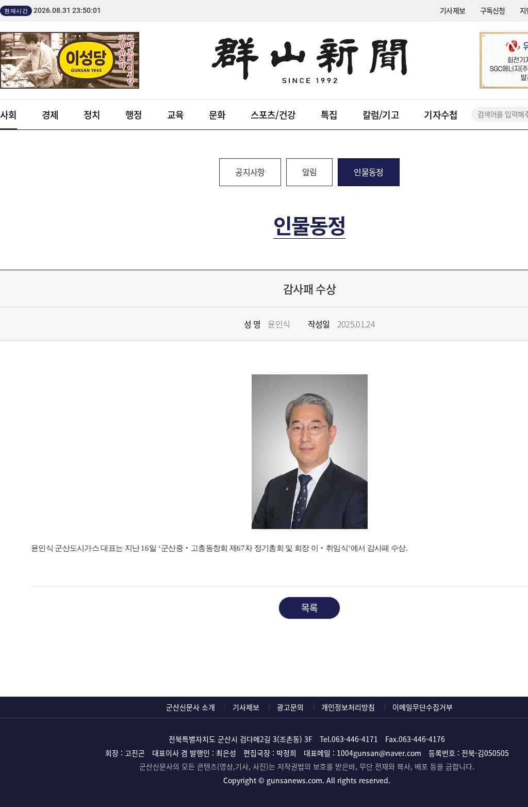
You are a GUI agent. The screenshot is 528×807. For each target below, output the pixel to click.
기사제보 (452, 10)
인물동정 (368, 172)
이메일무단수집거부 (422, 707)
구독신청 (492, 10)
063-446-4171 (355, 739)
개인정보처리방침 (348, 707)
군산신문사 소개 (190, 707)
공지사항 (250, 172)
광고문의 (290, 707)
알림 (309, 172)
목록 (309, 608)
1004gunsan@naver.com (379, 753)
